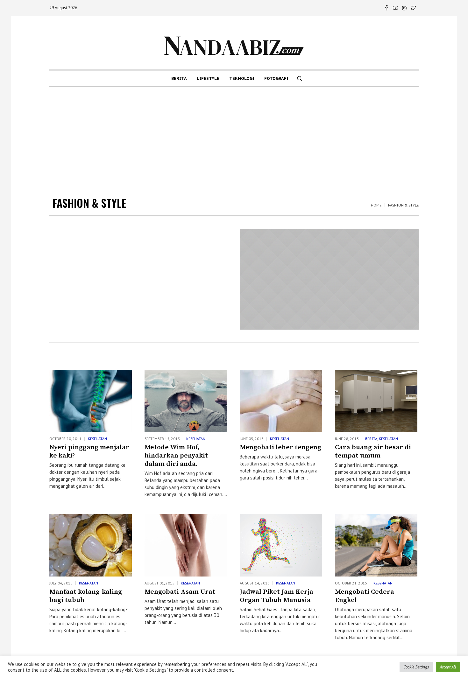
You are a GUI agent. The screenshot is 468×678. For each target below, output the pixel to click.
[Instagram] (404, 8)
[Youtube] (395, 8)
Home (376, 205)
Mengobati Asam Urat (180, 592)
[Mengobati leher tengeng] (281, 401)
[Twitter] (413, 8)
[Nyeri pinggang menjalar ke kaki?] (90, 401)
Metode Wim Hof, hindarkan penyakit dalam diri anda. (176, 455)
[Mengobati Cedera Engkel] (376, 545)
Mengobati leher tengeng (280, 447)
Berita (371, 439)
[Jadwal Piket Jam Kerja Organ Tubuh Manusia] (281, 545)
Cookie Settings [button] (416, 667)
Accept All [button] (448, 667)
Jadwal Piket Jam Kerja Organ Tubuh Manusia (276, 596)
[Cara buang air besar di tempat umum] (376, 401)
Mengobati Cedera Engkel (364, 596)
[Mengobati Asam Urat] (186, 545)
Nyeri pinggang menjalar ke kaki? (89, 451)
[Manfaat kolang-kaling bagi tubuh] (90, 545)
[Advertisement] (234, 134)
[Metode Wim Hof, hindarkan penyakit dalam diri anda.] (186, 401)
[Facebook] (386, 8)
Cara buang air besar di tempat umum (373, 451)
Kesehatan (97, 439)
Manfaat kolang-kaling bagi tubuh (85, 596)
